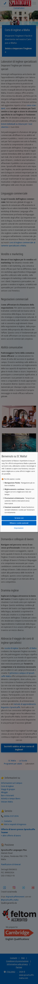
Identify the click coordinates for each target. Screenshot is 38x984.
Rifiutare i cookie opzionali (19, 523)
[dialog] (19, 492)
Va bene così (19, 518)
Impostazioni (18, 528)
